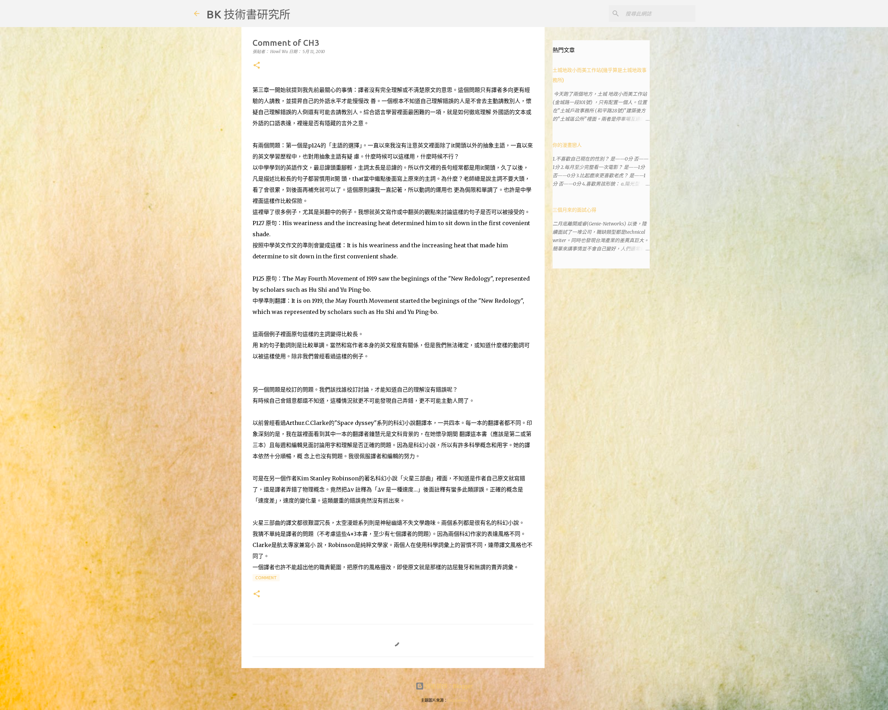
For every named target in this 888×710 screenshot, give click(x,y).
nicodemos (457, 700)
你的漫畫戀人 (567, 145)
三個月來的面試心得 (574, 210)
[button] (257, 65)
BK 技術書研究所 (248, 14)
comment (266, 577)
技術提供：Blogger (448, 686)
